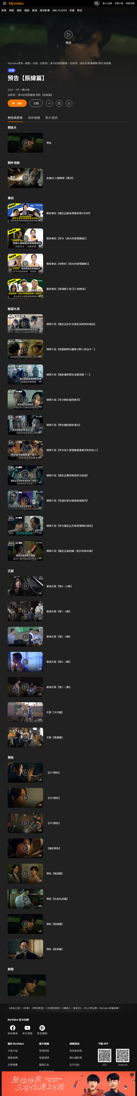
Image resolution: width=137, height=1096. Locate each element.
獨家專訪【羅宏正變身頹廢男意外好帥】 (69, 213)
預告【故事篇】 (55, 949)
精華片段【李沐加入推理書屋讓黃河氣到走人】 (72, 450)
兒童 (72, 10)
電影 (19, 10)
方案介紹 (119, 3)
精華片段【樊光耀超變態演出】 (64, 425)
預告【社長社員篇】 (57, 898)
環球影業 (45, 10)
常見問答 (44, 1050)
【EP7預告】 (53, 772)
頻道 (11, 10)
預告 (48, 143)
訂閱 (36, 103)
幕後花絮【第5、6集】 (59, 636)
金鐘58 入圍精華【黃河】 (60, 178)
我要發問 (44, 1057)
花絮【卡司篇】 (55, 712)
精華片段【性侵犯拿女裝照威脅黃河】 (67, 500)
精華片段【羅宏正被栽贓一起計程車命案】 (70, 551)
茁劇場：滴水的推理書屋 (53, 63)
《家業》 (26, 1008)
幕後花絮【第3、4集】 (59, 661)
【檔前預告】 (53, 848)
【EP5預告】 (53, 798)
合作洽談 (75, 1064)
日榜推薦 (13, 1064)
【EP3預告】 (53, 823)
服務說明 (13, 1057)
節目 (79, 10)
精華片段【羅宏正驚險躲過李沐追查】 (67, 475)
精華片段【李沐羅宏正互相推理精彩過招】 (70, 525)
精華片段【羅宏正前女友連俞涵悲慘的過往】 (71, 324)
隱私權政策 (76, 1057)
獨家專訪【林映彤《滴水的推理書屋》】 (68, 263)
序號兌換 (130, 3)
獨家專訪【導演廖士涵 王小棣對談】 (66, 289)
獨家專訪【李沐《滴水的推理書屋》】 (67, 238)
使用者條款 (76, 1050)
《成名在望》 (14, 1008)
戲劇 (26, 10)
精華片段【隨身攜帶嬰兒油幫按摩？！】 (69, 374)
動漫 (34, 10)
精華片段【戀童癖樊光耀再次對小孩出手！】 (71, 349)
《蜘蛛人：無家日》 (72, 1008)
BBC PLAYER (59, 10)
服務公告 (44, 1064)
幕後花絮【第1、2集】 (59, 687)
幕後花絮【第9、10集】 (59, 586)
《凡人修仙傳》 (91, 1008)
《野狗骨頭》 (38, 1008)
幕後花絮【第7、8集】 (59, 611)
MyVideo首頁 (15, 63)
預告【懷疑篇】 (55, 873)
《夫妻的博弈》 (53, 1008)
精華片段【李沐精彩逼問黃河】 (64, 399)
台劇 (35, 63)
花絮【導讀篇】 (55, 737)
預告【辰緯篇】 (55, 924)
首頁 (3, 10)
